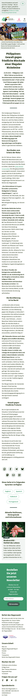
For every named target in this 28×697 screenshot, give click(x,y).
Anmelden (14, 604)
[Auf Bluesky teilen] (22, 469)
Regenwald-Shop (7, 671)
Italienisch (13, 497)
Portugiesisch (13, 502)
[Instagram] (16, 681)
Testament (5, 673)
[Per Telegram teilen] (16, 469)
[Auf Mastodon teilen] (7, 475)
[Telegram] (11, 681)
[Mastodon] (7, 681)
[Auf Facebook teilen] (10, 469)
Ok (23, 3)
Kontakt (4, 651)
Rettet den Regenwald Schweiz (11, 657)
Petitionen (9, 665)
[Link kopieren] (4, 469)
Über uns (4, 647)
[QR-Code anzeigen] (19, 475)
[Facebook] (3, 681)
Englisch (8, 491)
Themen (9, 669)
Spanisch (19, 491)
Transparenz (5, 655)
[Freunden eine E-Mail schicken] (13, 475)
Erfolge (5, 667)
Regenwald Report (10, 649)
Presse (4, 653)
